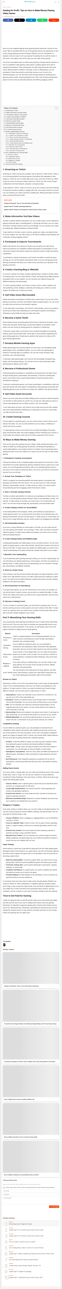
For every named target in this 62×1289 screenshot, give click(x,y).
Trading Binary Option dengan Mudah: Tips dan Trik (25, 1265)
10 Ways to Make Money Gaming (14, 131)
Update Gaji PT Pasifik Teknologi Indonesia (17, 206)
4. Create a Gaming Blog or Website (15, 117)
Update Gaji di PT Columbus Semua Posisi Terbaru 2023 (26, 1236)
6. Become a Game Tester (12, 121)
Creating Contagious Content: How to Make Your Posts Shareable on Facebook (29, 1061)
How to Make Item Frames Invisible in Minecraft (19, 1099)
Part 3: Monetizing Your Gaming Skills (16, 152)
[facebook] (8, 20)
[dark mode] (58, 2)
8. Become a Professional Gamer (14, 125)
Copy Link (54, 20)
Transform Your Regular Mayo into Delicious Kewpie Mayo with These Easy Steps (30, 1024)
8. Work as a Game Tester (15, 146)
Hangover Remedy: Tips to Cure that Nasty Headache (21, 203)
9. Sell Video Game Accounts (13, 127)
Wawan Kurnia (8, 16)
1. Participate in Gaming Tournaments (18, 133)
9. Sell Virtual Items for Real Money (17, 148)
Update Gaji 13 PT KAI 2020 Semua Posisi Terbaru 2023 (26, 1230)
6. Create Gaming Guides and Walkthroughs (20, 143)
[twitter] (19, 20)
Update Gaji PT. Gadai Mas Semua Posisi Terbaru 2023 (26, 1277)
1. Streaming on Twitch (11, 110)
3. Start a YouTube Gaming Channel (18, 137)
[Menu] (4, 2)
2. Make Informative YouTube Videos (16, 112)
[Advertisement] (31, 34)
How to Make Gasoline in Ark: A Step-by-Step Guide (20, 1137)
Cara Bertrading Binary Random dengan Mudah (23, 1259)
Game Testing (12, 162)
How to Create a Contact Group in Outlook (22, 1242)
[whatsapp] (42, 20)
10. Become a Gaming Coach (17, 150)
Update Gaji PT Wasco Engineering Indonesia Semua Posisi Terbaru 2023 (31, 1253)
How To (9, 7)
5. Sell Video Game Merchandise (14, 119)
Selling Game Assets (14, 158)
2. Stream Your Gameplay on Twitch (18, 135)
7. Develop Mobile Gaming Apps (14, 123)
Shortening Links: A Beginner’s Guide (20, 1224)
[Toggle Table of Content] (55, 108)
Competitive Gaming (14, 156)
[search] (55, 2)
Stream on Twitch (13, 154)
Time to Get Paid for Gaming (14, 164)
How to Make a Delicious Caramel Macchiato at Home (21, 1175)
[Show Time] (25, 16)
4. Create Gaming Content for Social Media (20, 139)
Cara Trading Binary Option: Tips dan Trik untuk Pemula (26, 1248)
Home (4, 7)
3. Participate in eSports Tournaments (16, 115)
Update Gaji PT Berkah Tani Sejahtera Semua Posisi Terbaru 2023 (25, 209)
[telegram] (31, 20)
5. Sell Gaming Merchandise (16, 141)
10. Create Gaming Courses (14, 129)
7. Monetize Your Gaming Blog (16, 145)
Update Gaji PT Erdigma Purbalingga (20, 1271)
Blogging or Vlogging (14, 160)
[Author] (4, 945)
